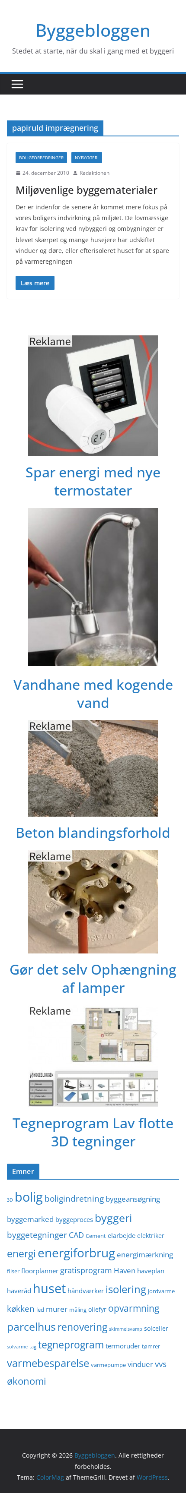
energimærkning (145, 1254)
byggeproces (74, 1219)
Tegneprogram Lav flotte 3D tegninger (93, 1132)
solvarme (17, 1347)
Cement (96, 1236)
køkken (21, 1308)
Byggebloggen (93, 30)
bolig (29, 1197)
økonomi (26, 1381)
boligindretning (74, 1198)
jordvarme (161, 1291)
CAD (76, 1235)
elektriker (150, 1235)
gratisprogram (86, 1270)
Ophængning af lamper (119, 978)
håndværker (85, 1290)
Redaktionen (94, 173)
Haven (124, 1270)
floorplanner (39, 1270)
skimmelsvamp (125, 1329)
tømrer (151, 1346)
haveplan (150, 1270)
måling (78, 1309)
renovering (82, 1327)
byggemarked (30, 1219)
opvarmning (133, 1308)
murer (56, 1309)
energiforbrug (76, 1252)
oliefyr (97, 1309)
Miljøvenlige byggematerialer (86, 190)
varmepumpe (108, 1365)
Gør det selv (48, 969)
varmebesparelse (48, 1363)
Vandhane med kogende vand (93, 693)
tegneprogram (71, 1344)
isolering (126, 1289)
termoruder (123, 1345)
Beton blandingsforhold (93, 832)
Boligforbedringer (41, 158)
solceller (156, 1328)
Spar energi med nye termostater (93, 481)
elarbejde (121, 1235)
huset (49, 1288)
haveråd (19, 1290)
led (40, 1309)
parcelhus (31, 1326)
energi (21, 1253)
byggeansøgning (133, 1199)
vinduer (140, 1364)
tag (32, 1347)
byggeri (113, 1218)
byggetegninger (37, 1234)
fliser (13, 1271)
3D (10, 1200)
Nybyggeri (87, 158)
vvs (161, 1363)
